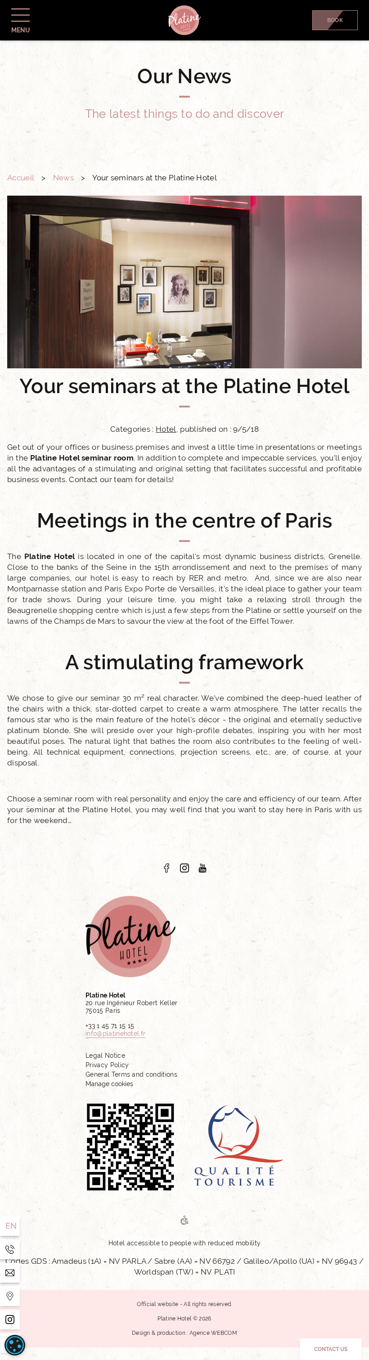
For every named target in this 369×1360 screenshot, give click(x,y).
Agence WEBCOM (213, 1333)
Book (335, 20)
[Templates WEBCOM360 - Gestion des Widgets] (10, 1296)
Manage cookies (109, 1083)
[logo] (166, 867)
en (11, 1225)
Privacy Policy (107, 1065)
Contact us (330, 1349)
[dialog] (14, 1345)
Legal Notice (105, 1055)
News (63, 177)
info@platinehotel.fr (115, 1033)
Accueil (20, 177)
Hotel (166, 429)
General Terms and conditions (131, 1074)
